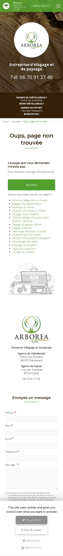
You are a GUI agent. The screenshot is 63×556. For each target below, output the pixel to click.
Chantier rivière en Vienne (26, 234)
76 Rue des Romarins (31, 100)
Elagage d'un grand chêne (26, 203)
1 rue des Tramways (32, 110)
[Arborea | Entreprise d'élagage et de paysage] (6, 5)
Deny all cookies (32, 530)
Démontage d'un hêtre (25, 241)
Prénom (9, 412)
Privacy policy (32, 547)
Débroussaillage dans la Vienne (29, 200)
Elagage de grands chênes (27, 224)
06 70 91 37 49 (36, 77)
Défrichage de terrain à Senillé (29, 231)
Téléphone (11, 451)
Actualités (16, 121)
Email (8, 438)
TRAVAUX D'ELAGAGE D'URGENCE (31, 238)
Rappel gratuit (41, 6)
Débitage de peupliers (24, 245)
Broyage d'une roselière (25, 214)
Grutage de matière (23, 252)
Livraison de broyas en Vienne (29, 210)
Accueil (6, 121)
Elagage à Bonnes (22, 228)
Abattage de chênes (23, 207)
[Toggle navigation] (58, 6)
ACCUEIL (31, 184)
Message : (10, 464)
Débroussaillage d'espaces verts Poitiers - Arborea (30, 219)
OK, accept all (33, 520)
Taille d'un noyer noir (24, 248)
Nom (8, 425)
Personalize (33, 540)
